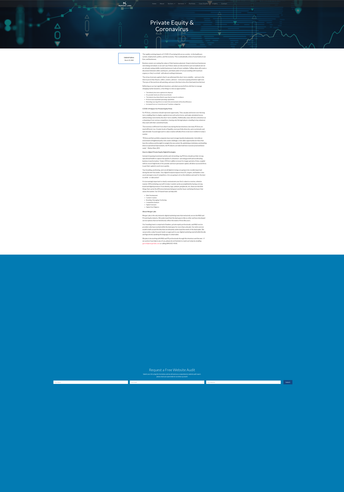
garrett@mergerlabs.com (151, 243)
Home (154, 3)
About (162, 3)
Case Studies (203, 3)
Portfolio (192, 3)
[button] (171, 3)
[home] (125, 3)
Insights (215, 3)
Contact (224, 3)
